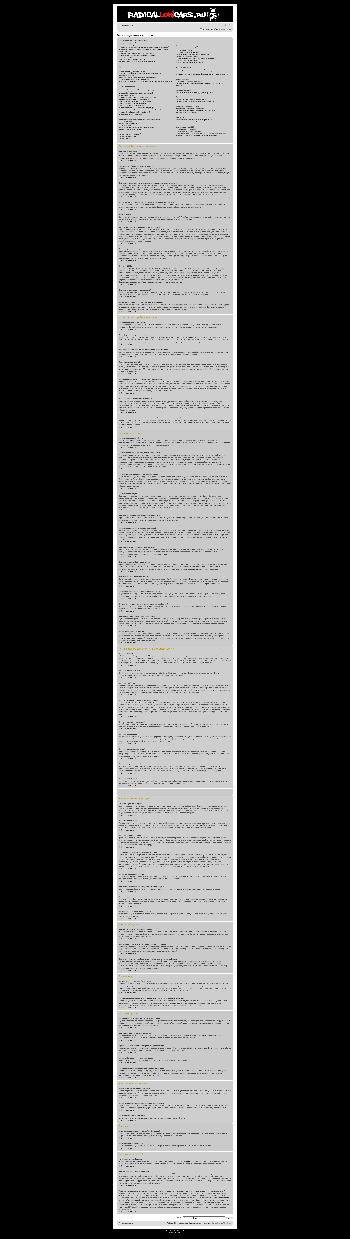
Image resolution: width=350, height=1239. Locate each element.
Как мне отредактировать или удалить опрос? (134, 99)
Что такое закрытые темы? (128, 136)
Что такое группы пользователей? (188, 52)
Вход (229, 29)
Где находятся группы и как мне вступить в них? (193, 54)
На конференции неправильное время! (132, 71)
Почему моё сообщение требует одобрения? (134, 112)
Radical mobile (225, 25)
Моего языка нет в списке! (128, 75)
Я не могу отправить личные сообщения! (190, 70)
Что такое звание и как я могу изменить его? (134, 79)
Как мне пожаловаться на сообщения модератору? (136, 108)
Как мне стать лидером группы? (187, 56)
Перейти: (179, 1217)
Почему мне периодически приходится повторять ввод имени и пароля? (144, 47)
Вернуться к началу (128, 160)
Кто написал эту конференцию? (187, 129)
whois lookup (158, 1195)
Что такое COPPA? (125, 57)
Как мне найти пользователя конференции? (191, 99)
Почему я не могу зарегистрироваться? (132, 59)
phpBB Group (190, 1161)
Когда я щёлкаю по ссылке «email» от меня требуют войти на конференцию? (145, 81)
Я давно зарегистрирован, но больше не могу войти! (137, 55)
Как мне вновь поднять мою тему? (131, 114)
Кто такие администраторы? (186, 48)
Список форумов (127, 25)
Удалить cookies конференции (199, 1223)
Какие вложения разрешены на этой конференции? (194, 120)
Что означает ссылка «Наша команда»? (190, 62)
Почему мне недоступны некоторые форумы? (135, 101)
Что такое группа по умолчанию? (187, 60)
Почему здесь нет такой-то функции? (189, 131)
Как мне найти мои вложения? (186, 122)
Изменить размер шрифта (229, 25)
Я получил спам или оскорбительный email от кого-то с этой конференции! (202, 74)
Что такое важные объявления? (130, 130)
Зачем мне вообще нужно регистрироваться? (134, 45)
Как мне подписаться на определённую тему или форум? (196, 110)
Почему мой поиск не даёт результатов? (190, 95)
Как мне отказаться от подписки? (187, 112)
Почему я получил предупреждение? (131, 105)
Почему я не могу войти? (127, 43)
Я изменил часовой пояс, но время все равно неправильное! (140, 73)
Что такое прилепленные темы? (130, 134)
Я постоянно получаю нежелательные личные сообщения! (196, 72)
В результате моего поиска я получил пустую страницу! (195, 97)
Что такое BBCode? (125, 121)
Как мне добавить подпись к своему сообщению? (136, 93)
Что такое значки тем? (126, 138)
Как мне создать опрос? (127, 95)
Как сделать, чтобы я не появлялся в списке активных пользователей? (143, 49)
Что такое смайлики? (126, 125)
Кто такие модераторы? (184, 50)
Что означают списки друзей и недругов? (190, 81)
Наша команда (183, 1223)
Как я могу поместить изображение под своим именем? (138, 77)
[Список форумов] (119, 7)
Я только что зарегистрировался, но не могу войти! (136, 53)
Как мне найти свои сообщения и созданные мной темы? (196, 101)
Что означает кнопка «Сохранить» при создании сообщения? (140, 110)
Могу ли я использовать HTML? (130, 123)
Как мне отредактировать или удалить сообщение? (136, 91)
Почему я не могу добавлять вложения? (133, 103)
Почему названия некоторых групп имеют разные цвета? (196, 58)
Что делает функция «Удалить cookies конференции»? (137, 61)
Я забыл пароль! (124, 51)
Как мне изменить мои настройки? (130, 69)
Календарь (209, 29)
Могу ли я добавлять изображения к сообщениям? (136, 127)
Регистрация (220, 29)
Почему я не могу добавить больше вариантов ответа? (138, 97)
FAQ (203, 29)
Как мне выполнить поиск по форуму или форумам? (194, 93)
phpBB (179, 1232)
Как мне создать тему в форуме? (130, 89)
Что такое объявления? (127, 132)
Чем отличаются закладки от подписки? (190, 108)
